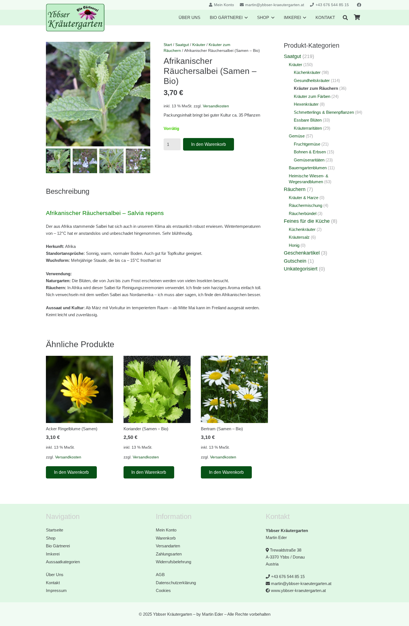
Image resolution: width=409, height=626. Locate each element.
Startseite (54, 530)
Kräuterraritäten (308, 128)
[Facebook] (359, 5)
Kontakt (53, 582)
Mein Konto (166, 530)
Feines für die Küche (307, 221)
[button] (345, 17)
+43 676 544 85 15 (288, 576)
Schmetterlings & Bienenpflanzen (324, 112)
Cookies (163, 590)
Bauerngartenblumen (308, 167)
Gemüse (297, 136)
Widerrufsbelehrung (173, 561)
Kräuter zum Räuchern (316, 88)
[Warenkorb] (357, 17)
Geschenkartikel (302, 253)
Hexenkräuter (306, 104)
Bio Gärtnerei (58, 545)
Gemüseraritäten (309, 160)
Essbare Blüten (308, 120)
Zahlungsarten (169, 554)
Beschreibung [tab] (67, 191)
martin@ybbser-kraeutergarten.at (301, 583)
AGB (160, 574)
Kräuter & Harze (303, 197)
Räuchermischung (305, 205)
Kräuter (198, 45)
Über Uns (54, 574)
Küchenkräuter (307, 72)
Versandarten (168, 545)
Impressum (56, 590)
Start (168, 45)
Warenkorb (166, 538)
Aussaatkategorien (63, 561)
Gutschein (295, 261)
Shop (50, 538)
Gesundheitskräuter (312, 80)
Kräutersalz (299, 237)
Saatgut (182, 45)
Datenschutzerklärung (176, 582)
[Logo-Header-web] (75, 18)
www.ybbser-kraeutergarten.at (298, 590)
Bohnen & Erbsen (310, 151)
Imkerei (53, 554)
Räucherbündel (302, 213)
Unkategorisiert (300, 269)
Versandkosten (216, 106)
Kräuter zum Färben (312, 96)
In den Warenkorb (208, 144)
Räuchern (294, 189)
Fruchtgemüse (307, 144)
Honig (294, 245)
